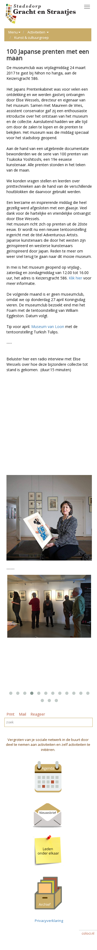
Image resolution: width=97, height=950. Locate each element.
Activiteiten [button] (36, 32)
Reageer (37, 714)
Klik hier (76, 278)
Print (10, 714)
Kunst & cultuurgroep (31, 37)
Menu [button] (13, 32)
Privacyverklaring (48, 920)
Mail (22, 714)
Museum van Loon (48, 326)
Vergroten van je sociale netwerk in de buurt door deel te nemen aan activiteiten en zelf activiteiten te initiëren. (48, 744)
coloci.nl (88, 933)
